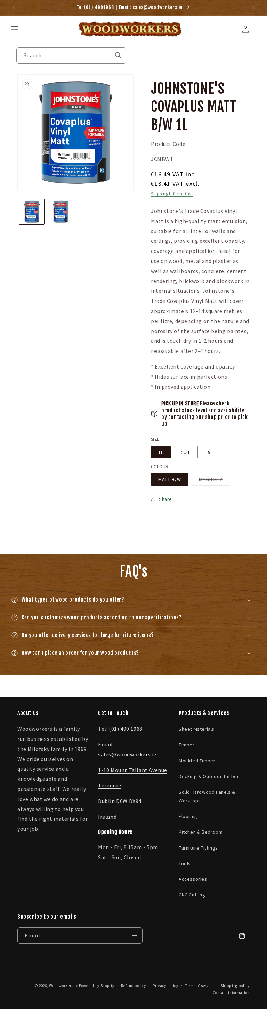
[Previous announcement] (13, 7)
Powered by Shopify (96, 985)
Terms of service (199, 985)
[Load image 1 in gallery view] (31, 211)
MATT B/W (169, 479)
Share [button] (165, 499)
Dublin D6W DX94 (119, 800)
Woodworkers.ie (63, 985)
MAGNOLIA (214, 481)
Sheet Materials (197, 729)
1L (160, 452)
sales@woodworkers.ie (127, 754)
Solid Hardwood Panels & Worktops (207, 796)
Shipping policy (235, 985)
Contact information (231, 992)
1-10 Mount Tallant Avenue (132, 770)
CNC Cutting (192, 895)
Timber (187, 745)
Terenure (109, 785)
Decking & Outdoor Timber (209, 776)
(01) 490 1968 (126, 728)
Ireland (107, 816)
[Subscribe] (134, 935)
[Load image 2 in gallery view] (60, 211)
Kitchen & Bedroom (200, 832)
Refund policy (133, 985)
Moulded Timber (197, 761)
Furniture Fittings (198, 848)
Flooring (188, 816)
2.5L (186, 452)
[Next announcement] (253, 7)
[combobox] (71, 55)
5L (210, 452)
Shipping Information (172, 193)
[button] (14, 29)
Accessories (193, 879)
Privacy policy (165, 985)
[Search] (118, 55)
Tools (185, 863)
